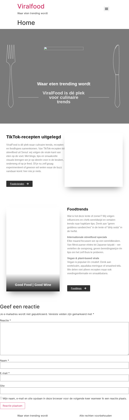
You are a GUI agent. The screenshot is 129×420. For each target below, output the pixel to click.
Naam (4, 360)
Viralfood (31, 6)
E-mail (5, 373)
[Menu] (106, 8)
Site (2, 385)
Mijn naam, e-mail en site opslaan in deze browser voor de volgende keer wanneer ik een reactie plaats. (65, 398)
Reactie (5, 320)
